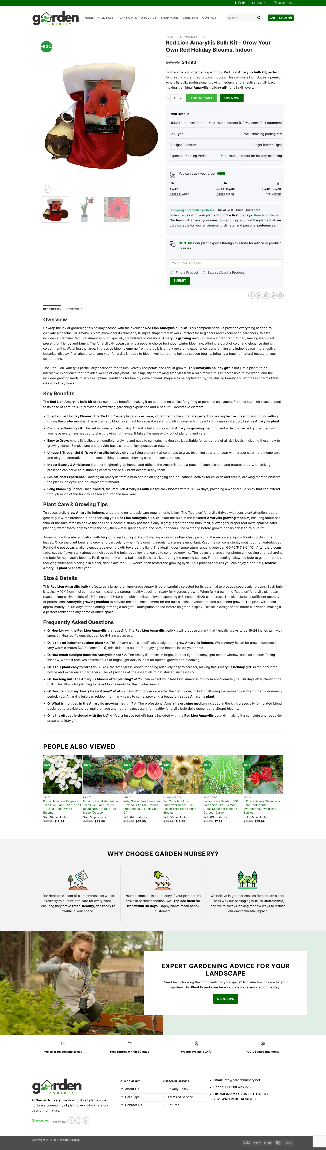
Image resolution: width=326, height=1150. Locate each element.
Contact (209, 17)
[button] (281, 18)
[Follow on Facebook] (235, 3)
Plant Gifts (127, 17)
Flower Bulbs (192, 37)
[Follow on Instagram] (239, 3)
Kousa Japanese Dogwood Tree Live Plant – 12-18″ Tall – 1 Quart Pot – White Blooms (62, 806)
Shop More (170, 17)
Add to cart (201, 98)
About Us (148, 17)
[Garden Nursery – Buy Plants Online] (55, 18)
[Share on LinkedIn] (280, 295)
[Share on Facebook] (251, 295)
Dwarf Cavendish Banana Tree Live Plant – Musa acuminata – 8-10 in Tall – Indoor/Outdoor (100, 806)
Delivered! (273, 194)
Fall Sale (105, 17)
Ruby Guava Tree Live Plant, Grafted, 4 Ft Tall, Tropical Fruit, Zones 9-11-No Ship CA (142, 806)
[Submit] (259, 17)
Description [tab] (52, 309)
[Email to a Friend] (266, 295)
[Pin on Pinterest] (273, 295)
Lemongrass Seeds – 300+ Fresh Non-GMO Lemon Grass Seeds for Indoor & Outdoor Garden (221, 806)
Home (89, 17)
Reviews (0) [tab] (75, 309)
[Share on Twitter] (258, 295)
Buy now (231, 98)
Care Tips (190, 17)
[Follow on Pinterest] (243, 3)
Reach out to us (266, 215)
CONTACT (186, 243)
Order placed (179, 194)
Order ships (225, 194)
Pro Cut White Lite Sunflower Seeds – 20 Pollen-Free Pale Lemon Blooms (179, 806)
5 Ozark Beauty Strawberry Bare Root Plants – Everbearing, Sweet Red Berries (262, 806)
